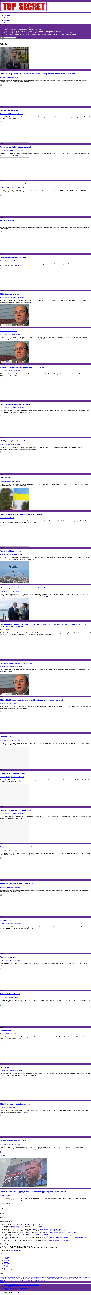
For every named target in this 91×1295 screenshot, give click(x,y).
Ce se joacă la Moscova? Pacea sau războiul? (16, 662)
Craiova (53, 1275)
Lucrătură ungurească (8, 955)
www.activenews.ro (17, 1248)
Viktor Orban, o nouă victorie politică (37, 1232)
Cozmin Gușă (15, 332)
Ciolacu (15, 1275)
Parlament (40, 1277)
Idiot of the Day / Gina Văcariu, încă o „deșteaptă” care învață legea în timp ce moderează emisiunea (36, 1226)
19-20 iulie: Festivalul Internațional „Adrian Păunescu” (61, 1231)
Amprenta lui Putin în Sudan (10, 549)
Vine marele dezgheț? (7, 219)
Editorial (6, 19)
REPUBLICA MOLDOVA (72, 1277)
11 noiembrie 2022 (5, 775)
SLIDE (1, 1278)
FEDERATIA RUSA (68, 1275)
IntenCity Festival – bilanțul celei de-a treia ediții (47, 1227)
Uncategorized (8, 1268)
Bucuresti (12, 1275)
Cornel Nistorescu (14, 959)
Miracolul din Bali (6, 919)
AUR (6, 1275)
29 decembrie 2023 (5, 75)
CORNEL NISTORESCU (39, 1275)
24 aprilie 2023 (4, 553)
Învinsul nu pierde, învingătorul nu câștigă (15, 145)
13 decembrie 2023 (5, 149)
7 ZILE (6, 1207)
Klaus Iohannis (6, 1277)
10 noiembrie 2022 (5, 812)
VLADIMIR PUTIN (37, 1278)
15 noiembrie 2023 (5, 222)
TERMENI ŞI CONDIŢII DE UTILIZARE (16, 1286)
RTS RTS (14, 75)
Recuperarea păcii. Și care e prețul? (13, 182)
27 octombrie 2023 (5, 259)
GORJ (81, 1275)
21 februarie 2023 (5, 738)
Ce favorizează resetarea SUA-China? (13, 256)
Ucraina (17, 1278)
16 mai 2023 (3, 516)
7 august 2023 (4, 479)
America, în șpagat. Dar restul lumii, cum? (15, 809)
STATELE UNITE (9, 1278)
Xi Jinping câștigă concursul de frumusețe (15, 403)
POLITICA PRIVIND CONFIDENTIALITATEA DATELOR (21, 1283)
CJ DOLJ (22, 1275)
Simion (86, 1277)
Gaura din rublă (6, 1029)
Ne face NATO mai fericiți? (10, 992)
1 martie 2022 (4, 1106)
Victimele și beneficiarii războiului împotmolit (16, 882)
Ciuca (19, 1275)
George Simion (76, 1275)
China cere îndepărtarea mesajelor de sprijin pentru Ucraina (22, 513)
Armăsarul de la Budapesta (10, 109)
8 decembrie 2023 (5, 185)
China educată (5, 476)
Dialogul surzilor (6, 1066)
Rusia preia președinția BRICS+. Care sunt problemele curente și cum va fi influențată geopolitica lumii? (38, 72)
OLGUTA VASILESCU (33, 1277)
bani (8, 1275)
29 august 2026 (4, 1193)
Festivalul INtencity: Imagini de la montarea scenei (57, 1239)
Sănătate (6, 1265)
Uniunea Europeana (26, 1278)
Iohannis (88, 1275)
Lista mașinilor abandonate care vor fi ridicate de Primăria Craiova (60, 1234)
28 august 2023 (4, 443)
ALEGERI (2, 1275)
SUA (15, 1278)
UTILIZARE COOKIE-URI (12, 1285)
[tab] (47, 1205)
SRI (4, 1278)
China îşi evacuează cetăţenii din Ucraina (15, 1102)
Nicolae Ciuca (24, 1277)
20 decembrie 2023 (5, 112)
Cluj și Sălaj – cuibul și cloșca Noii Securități (53, 1229)
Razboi (64, 1277)
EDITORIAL (60, 1275)
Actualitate (7, 15)
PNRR (45, 1277)
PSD (59, 1277)
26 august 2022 (4, 885)
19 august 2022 (4, 922)
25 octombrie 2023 (5, 332)
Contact (6, 1288)
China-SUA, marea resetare (10, 292)
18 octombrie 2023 (5, 369)
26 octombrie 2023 (5, 296)
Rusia (84, 1277)
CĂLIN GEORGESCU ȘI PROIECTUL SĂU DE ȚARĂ (27, 1223)
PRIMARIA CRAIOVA (53, 1277)
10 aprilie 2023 (4, 589)
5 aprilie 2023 (4, 628)
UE (20, 1278)
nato (20, 1277)
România (80, 1277)
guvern (84, 1275)
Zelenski (44, 1278)
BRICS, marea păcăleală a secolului (13, 439)
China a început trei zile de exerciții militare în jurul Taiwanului (23, 586)
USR (31, 1278)
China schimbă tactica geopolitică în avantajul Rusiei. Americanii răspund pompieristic (31, 698)
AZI (5, 1205)
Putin (62, 1277)
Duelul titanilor (5, 735)
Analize (6, 1257)
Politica (6, 17)
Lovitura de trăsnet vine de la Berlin (13, 1139)
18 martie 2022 (4, 1069)
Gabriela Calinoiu (14, 589)
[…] (35, 80)
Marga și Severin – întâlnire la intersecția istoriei (17, 845)
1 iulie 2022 (3, 995)
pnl (43, 1277)
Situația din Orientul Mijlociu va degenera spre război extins (22, 366)
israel (1, 1277)
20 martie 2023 (4, 665)
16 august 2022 (4, 959)
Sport (5, 22)
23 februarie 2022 (5, 1142)
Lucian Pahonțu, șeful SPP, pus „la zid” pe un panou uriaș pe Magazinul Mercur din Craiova (34, 1190)
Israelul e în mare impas (8, 329)
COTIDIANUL (48, 1275)
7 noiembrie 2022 (5, 849)
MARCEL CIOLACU (14, 1277)
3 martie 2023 (4, 702)
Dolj (56, 1275)
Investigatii (7, 20)
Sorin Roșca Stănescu (17, 112)
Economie (6, 1258)
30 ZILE (6, 1208)
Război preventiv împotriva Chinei (12, 772)
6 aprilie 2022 (4, 1032)
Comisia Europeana (29, 1275)
